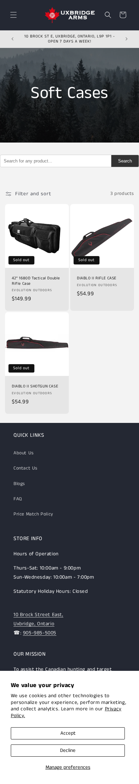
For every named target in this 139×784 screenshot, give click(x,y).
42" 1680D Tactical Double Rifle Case (36, 281)
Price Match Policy (33, 514)
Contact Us (25, 468)
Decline (68, 750)
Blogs (19, 483)
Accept (68, 733)
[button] (13, 14)
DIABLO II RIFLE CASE (96, 278)
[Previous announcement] (12, 38)
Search (125, 160)
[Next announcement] (126, 38)
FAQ (17, 499)
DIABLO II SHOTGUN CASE (35, 386)
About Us (23, 453)
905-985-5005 (39, 632)
